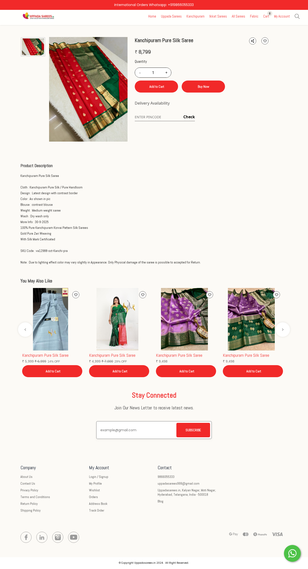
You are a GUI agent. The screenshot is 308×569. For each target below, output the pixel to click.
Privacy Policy (29, 490)
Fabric (254, 16)
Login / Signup (98, 477)
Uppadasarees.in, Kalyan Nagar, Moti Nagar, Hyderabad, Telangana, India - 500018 (187, 492)
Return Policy (29, 503)
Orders (93, 497)
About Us (26, 477)
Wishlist (94, 490)
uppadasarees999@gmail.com (178, 483)
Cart (266, 16)
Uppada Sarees (171, 16)
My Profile (95, 483)
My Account (282, 16)
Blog (160, 501)
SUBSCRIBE (193, 430)
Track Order (96, 510)
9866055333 (166, 477)
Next (283, 329)
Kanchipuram (195, 16)
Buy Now (203, 86)
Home (152, 16)
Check (189, 116)
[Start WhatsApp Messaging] (292, 553)
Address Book (98, 503)
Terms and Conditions (35, 497)
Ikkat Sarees (218, 16)
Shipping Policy (30, 510)
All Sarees (238, 16)
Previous (25, 329)
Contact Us (27, 483)
